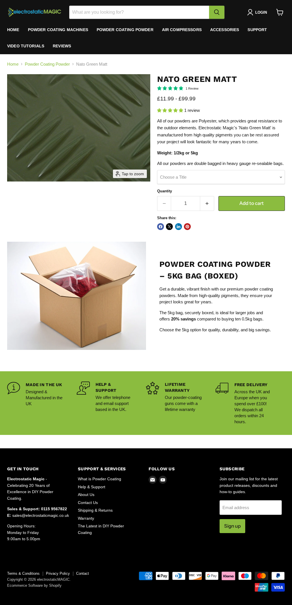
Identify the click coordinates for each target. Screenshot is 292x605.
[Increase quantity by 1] (207, 203)
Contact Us (88, 502)
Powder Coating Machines (58, 29)
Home (13, 29)
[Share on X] (169, 226)
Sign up (232, 526)
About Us (86, 494)
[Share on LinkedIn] (178, 226)
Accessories (224, 29)
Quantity (164, 191)
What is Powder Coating (99, 479)
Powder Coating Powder (125, 29)
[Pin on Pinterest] (187, 226)
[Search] (216, 12)
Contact (82, 573)
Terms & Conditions (23, 573)
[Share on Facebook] (160, 226)
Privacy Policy (58, 573)
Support (257, 29)
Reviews (62, 46)
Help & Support (91, 487)
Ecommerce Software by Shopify (34, 585)
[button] (258, 12)
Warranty (86, 518)
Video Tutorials (25, 46)
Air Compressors (182, 29)
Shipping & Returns (95, 510)
